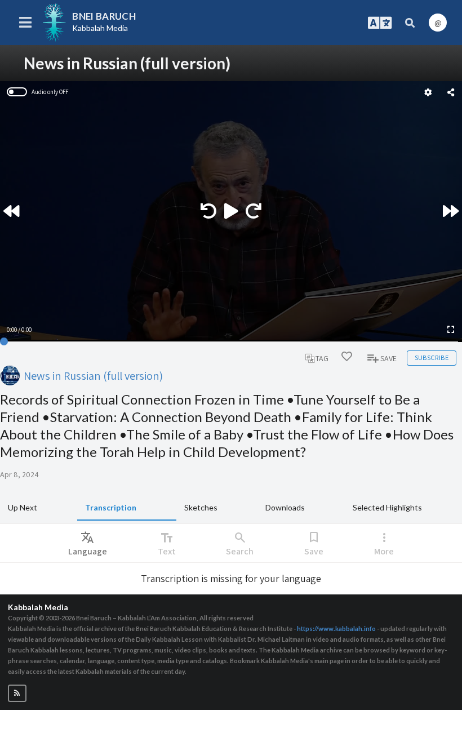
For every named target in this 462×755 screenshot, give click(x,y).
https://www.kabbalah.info (336, 628)
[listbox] (87, 543)
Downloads (285, 507)
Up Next (22, 507)
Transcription (110, 507)
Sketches (200, 507)
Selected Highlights (387, 507)
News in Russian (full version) (93, 375)
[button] (17, 693)
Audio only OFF (50, 92)
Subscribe (431, 357)
